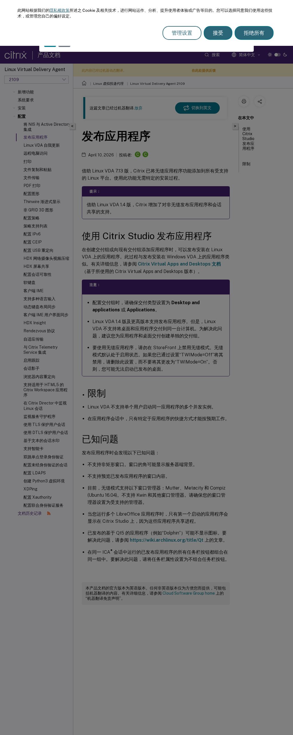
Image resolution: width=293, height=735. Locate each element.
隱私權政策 (60, 10)
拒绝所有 (254, 33)
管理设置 (182, 33)
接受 (218, 33)
